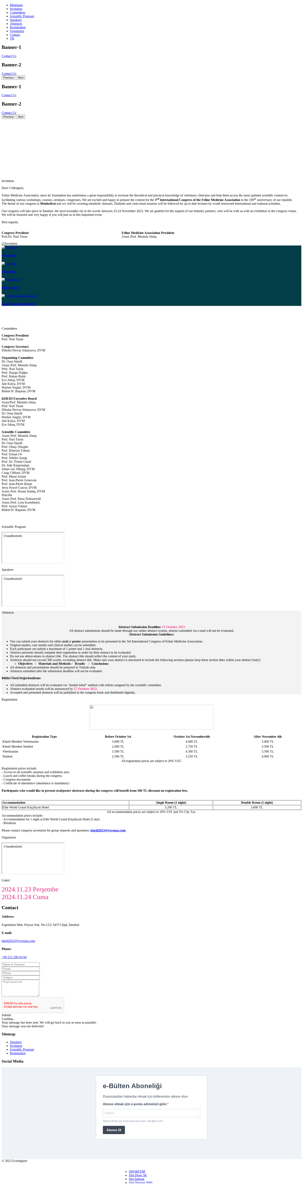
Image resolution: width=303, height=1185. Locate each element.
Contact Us (9, 56)
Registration (18, 27)
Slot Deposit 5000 (140, 1182)
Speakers (16, 20)
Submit (6, 1015)
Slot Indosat (136, 1179)
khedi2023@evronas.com (18, 941)
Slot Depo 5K (138, 1175)
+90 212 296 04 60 (14, 957)
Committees (17, 12)
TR (12, 38)
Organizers (17, 31)
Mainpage (16, 5)
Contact (15, 34)
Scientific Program (22, 16)
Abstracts (16, 23)
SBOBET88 (137, 1171)
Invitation (16, 9)
